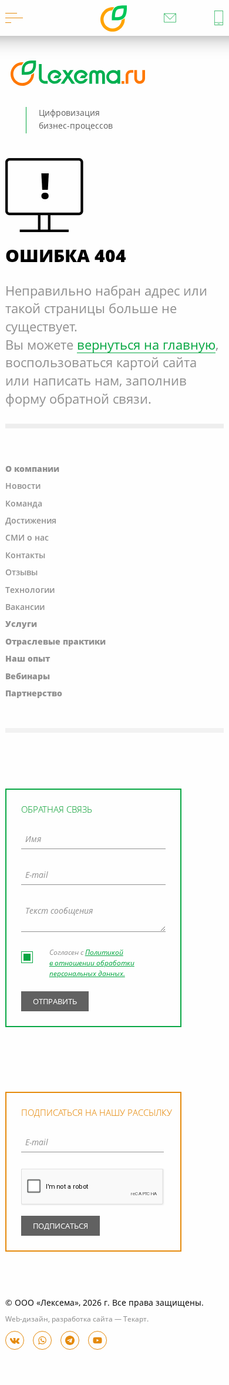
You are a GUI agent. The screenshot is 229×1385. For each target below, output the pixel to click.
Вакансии (25, 607)
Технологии (30, 590)
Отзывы (21, 573)
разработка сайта (82, 1319)
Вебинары (27, 677)
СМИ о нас (27, 538)
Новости (23, 486)
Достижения (30, 521)
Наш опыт (27, 659)
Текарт (135, 1319)
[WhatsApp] (42, 1340)
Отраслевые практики (55, 642)
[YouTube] (97, 1340)
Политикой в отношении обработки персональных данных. (91, 964)
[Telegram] (69, 1340)
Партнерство (33, 694)
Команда (23, 504)
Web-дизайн (26, 1319)
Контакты (25, 556)
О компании (32, 469)
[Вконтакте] (14, 1340)
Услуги (21, 625)
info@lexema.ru (170, 18)
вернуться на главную (146, 346)
